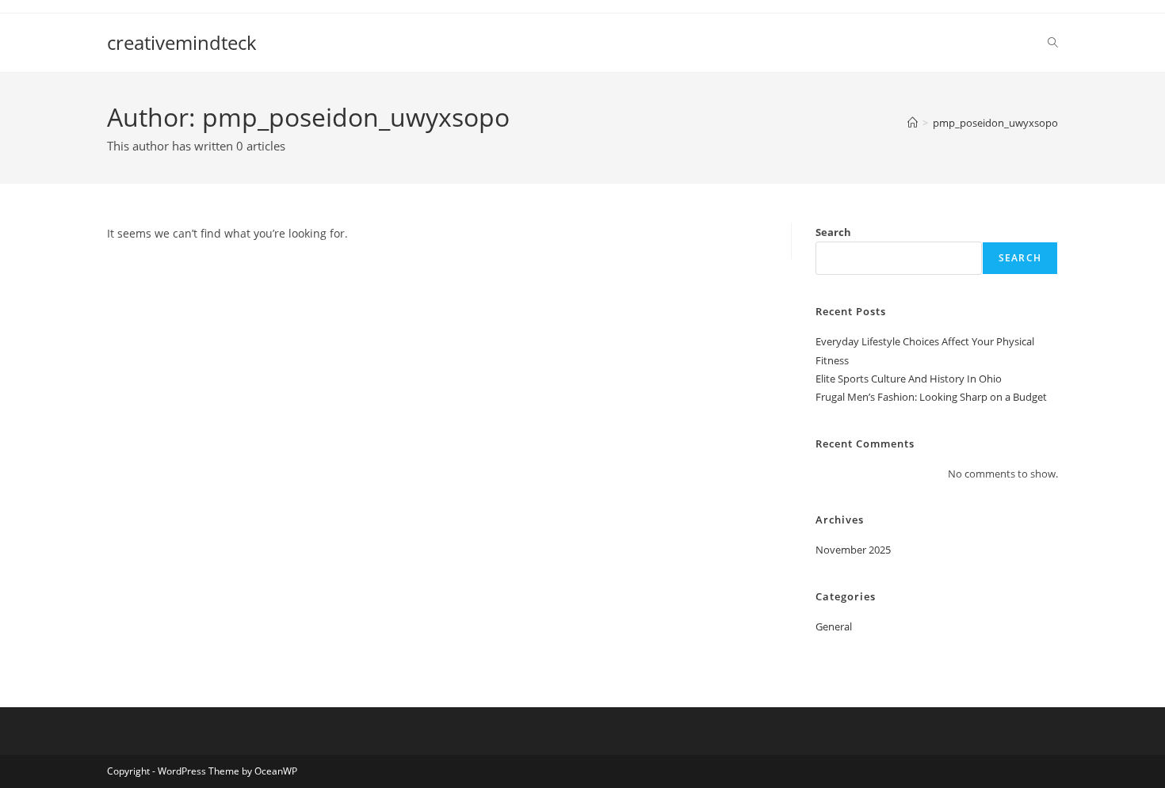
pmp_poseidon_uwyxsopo (995, 123)
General (834, 626)
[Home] (912, 123)
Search (833, 232)
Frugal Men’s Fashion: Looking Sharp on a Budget (931, 397)
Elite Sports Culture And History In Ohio (909, 378)
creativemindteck (182, 42)
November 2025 (853, 549)
